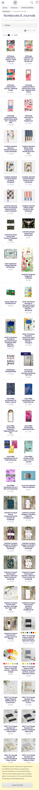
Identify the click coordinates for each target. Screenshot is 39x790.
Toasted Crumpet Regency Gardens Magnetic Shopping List (28, 515)
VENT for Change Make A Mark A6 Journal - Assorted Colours (10, 669)
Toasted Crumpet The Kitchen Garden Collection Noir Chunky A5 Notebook (10, 575)
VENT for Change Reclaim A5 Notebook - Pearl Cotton (28, 699)
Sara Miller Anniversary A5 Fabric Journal (10, 400)
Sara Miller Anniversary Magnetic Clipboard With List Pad (11, 429)
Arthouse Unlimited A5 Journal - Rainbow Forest (10, 87)
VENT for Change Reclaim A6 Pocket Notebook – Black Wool (10, 728)
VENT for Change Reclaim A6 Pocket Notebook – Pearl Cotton (10, 757)
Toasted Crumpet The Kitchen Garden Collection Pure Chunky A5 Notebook (28, 575)
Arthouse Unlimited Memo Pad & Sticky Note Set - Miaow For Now (10, 119)
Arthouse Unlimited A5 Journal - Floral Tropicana (10, 58)
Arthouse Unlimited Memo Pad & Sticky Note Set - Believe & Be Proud (28, 88)
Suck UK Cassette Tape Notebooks (28, 486)
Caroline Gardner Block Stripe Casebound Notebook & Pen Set (28, 149)
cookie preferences (18, 778)
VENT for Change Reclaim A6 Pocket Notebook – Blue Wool (28, 728)
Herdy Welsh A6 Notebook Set (10, 302)
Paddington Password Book (10, 370)
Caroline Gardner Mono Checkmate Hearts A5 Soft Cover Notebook (10, 208)
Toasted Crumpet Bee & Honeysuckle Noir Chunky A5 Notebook (10, 516)
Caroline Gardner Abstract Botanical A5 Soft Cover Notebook (10, 148)
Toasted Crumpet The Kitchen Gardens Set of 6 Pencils (10, 636)
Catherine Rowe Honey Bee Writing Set (28, 233)
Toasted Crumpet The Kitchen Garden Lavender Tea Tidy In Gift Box (10, 606)
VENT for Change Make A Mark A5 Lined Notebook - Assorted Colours (28, 638)
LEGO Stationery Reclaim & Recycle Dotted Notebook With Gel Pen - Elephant (10, 342)
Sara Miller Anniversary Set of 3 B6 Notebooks (11, 458)
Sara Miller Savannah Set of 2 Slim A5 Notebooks (11, 487)
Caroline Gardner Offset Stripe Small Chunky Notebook (28, 208)
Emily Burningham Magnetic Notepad (28, 276)
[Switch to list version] (32, 30)
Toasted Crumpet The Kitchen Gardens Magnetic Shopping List (28, 606)
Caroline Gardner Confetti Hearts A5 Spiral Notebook (10, 179)
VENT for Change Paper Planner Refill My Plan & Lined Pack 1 (10, 699)
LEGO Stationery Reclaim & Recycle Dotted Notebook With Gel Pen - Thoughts (28, 338)
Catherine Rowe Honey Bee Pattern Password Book (10, 237)
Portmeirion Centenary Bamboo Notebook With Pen (28, 372)
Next (16, 35)
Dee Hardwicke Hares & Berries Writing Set (10, 265)
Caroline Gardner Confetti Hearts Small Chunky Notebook (28, 179)
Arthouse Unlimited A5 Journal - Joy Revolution (28, 58)
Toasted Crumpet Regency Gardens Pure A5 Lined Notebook (28, 545)
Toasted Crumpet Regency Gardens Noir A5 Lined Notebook (11, 545)
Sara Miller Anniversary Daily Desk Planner (28, 400)
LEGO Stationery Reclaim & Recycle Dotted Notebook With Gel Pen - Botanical (28, 306)
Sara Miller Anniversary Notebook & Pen (28, 427)
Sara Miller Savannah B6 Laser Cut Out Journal (28, 459)
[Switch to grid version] (25, 30)
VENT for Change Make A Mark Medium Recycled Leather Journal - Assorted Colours (28, 670)
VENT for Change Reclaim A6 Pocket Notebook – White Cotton (28, 757)
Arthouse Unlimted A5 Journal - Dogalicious (28, 118)
